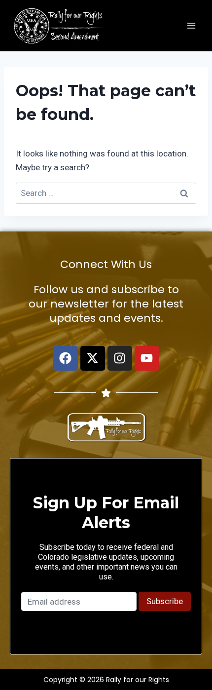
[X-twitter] (92, 358)
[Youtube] (147, 358)
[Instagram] (119, 358)
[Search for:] (106, 193)
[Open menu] (191, 25)
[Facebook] (65, 358)
